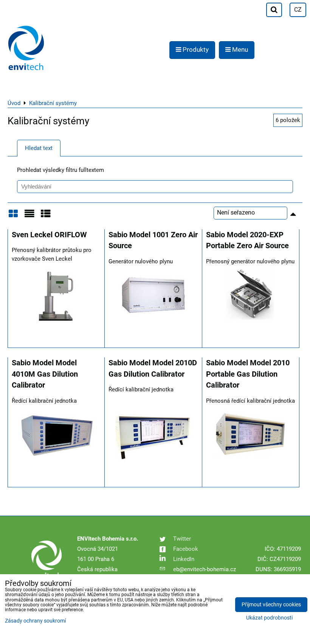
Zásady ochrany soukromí (35, 621)
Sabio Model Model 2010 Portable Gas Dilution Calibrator (248, 374)
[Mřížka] (13, 216)
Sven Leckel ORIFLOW (49, 234)
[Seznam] (29, 216)
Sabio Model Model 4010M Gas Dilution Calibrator (45, 374)
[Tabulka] (45, 216)
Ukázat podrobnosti (269, 618)
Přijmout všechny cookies (271, 604)
